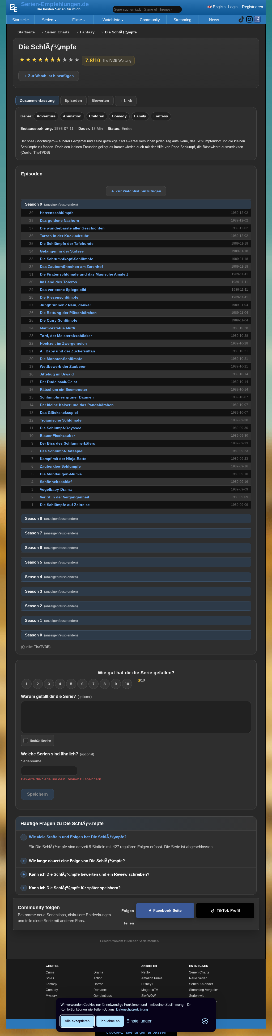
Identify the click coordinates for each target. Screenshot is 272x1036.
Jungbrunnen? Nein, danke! (65, 305)
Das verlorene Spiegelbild (63, 289)
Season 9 (51, 204)
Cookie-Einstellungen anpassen (136, 1032)
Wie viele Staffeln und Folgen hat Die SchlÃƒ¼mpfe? (77, 837)
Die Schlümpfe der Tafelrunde (67, 243)
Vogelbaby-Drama (56, 489)
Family (140, 116)
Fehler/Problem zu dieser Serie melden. (129, 941)
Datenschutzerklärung (132, 1009)
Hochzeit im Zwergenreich (63, 343)
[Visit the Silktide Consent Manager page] (205, 1021)
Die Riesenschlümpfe (59, 297)
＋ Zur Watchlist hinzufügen (48, 76)
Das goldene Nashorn (59, 220)
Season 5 (51, 562)
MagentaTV (149, 990)
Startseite (20, 19)
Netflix (145, 972)
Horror (98, 984)
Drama (98, 972)
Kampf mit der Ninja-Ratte (63, 459)
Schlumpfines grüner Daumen (67, 397)
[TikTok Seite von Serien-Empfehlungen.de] (241, 19)
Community (150, 19)
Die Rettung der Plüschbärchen (68, 313)
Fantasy (87, 32)
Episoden (73, 100)
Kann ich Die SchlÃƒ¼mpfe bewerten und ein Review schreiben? (89, 874)
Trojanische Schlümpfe (61, 420)
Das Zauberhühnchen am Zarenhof (71, 266)
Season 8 (51, 518)
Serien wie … (199, 996)
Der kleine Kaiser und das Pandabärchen (77, 405)
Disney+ (147, 984)
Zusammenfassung (37, 100)
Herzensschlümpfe (57, 213)
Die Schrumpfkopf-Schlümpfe (66, 259)
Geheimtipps (103, 996)
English (219, 7)
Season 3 (51, 591)
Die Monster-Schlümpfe (61, 359)
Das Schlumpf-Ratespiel (61, 451)
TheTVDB (41, 152)
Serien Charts (57, 32)
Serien (48, 19)
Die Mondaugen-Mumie (61, 474)
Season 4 (51, 577)
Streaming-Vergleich (204, 990)
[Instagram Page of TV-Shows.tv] (249, 19)
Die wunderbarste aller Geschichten (72, 228)
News (214, 19)
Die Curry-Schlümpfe (58, 320)
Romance (101, 990)
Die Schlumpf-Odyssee (60, 428)
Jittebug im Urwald (57, 374)
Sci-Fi (50, 978)
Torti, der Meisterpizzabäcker (66, 336)
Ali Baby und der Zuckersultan (67, 351)
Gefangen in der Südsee (62, 251)
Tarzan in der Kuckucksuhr (64, 236)
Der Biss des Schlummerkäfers (67, 443)
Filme (77, 19)
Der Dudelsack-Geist (58, 382)
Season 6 (51, 548)
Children (96, 116)
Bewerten (100, 100)
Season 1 (51, 620)
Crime (50, 972)
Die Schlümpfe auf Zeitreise (65, 505)
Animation (72, 116)
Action (98, 978)
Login (232, 7)
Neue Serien (198, 978)
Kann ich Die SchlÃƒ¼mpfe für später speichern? (75, 888)
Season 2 (51, 606)
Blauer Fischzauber (57, 435)
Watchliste (112, 19)
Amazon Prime (152, 978)
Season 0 (51, 635)
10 (127, 684)
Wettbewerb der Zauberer (63, 366)
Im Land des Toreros (58, 282)
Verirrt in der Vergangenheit (64, 497)
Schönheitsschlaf (56, 482)
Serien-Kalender (201, 984)
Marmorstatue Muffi (57, 328)
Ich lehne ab (110, 1021)
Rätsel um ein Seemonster (63, 389)
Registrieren (252, 7)
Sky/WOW (148, 996)
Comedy (119, 116)
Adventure (46, 116)
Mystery (51, 996)
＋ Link (125, 101)
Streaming (182, 19)
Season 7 (51, 533)
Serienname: (31, 761)
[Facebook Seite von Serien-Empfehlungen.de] (257, 19)
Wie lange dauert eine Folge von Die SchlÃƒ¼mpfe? (77, 860)
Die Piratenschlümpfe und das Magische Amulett (84, 274)
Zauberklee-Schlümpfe (60, 466)
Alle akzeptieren (77, 1021)
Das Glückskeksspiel (59, 412)
